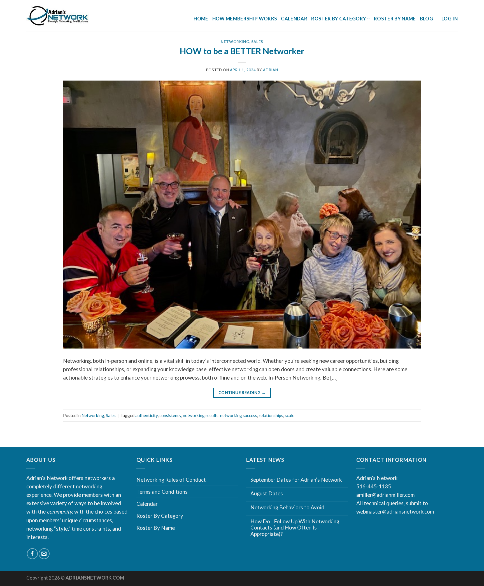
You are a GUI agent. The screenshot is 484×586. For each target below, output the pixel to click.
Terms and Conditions (162, 491)
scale (289, 415)
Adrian (270, 70)
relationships (271, 415)
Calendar (294, 19)
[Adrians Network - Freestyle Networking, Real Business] (70, 16)
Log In (449, 19)
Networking (235, 41)
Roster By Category (159, 515)
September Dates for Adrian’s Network (296, 480)
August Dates (266, 493)
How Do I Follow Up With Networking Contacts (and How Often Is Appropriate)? (294, 527)
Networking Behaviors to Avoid (287, 507)
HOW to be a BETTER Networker (242, 51)
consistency (170, 415)
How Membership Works (244, 19)
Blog (426, 19)
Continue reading (242, 392)
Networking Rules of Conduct (171, 479)
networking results (200, 415)
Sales (257, 41)
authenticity (146, 415)
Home (201, 19)
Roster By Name (395, 19)
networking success (238, 415)
